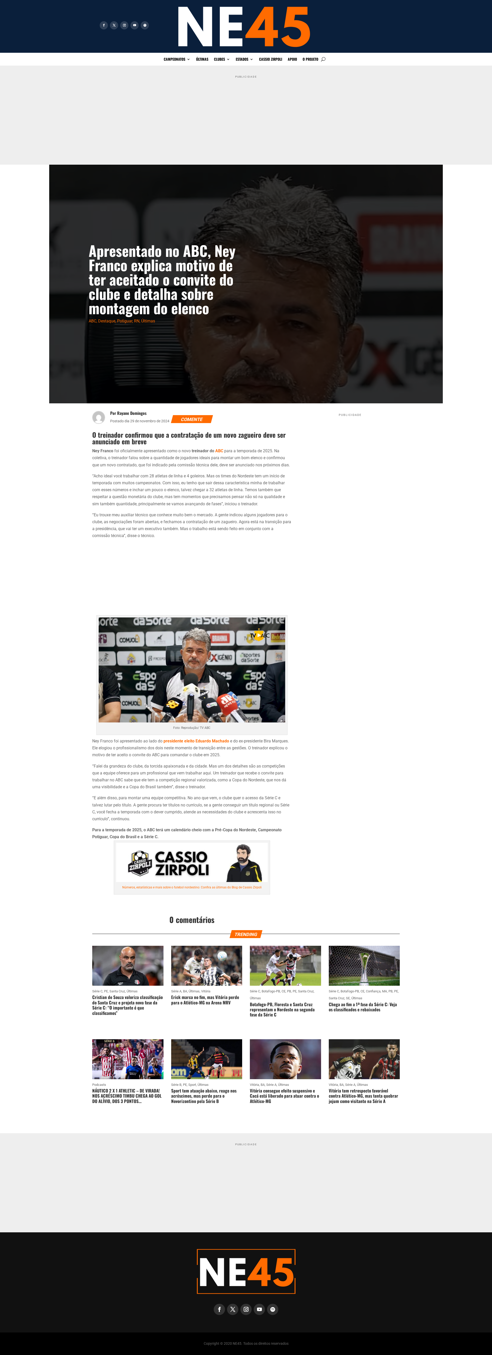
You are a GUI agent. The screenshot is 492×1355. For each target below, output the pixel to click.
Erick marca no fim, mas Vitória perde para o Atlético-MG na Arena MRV (205, 999)
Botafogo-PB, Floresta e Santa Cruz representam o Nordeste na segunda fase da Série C (282, 1009)
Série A (176, 991)
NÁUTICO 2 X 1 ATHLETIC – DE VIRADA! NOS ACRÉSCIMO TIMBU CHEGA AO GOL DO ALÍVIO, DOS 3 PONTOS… (127, 1095)
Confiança (373, 991)
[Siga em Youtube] (134, 25)
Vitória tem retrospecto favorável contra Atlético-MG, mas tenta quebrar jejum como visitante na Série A (363, 1095)
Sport (192, 1085)
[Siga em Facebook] (104, 25)
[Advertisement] (246, 116)
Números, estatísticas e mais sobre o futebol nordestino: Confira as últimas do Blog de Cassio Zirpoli (192, 887)
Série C (97, 991)
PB (289, 991)
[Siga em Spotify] (145, 25)
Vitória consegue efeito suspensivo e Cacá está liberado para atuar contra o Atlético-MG (284, 1095)
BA (185, 991)
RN (136, 321)
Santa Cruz (117, 991)
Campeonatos (174, 59)
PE (106, 991)
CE (283, 991)
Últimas (202, 59)
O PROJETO (310, 59)
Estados (242, 59)
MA (384, 991)
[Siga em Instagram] (124, 25)
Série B (176, 1085)
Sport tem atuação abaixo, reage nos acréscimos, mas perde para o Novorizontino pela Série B (204, 1095)
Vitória (205, 991)
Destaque (106, 321)
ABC (92, 321)
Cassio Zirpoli (270, 59)
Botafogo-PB (271, 991)
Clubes (219, 59)
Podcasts (99, 1085)
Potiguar (124, 321)
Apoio (292, 59)
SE (348, 998)
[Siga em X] (114, 25)
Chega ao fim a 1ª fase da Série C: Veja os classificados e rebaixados (363, 1007)
